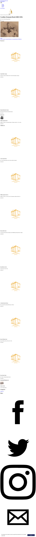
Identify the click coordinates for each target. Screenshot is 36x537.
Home (1, 0)
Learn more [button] (3, 535)
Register (3, 1)
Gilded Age (2, 391)
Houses (5, 0)
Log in (1, 1)
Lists (7, 0)
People (3, 0)
